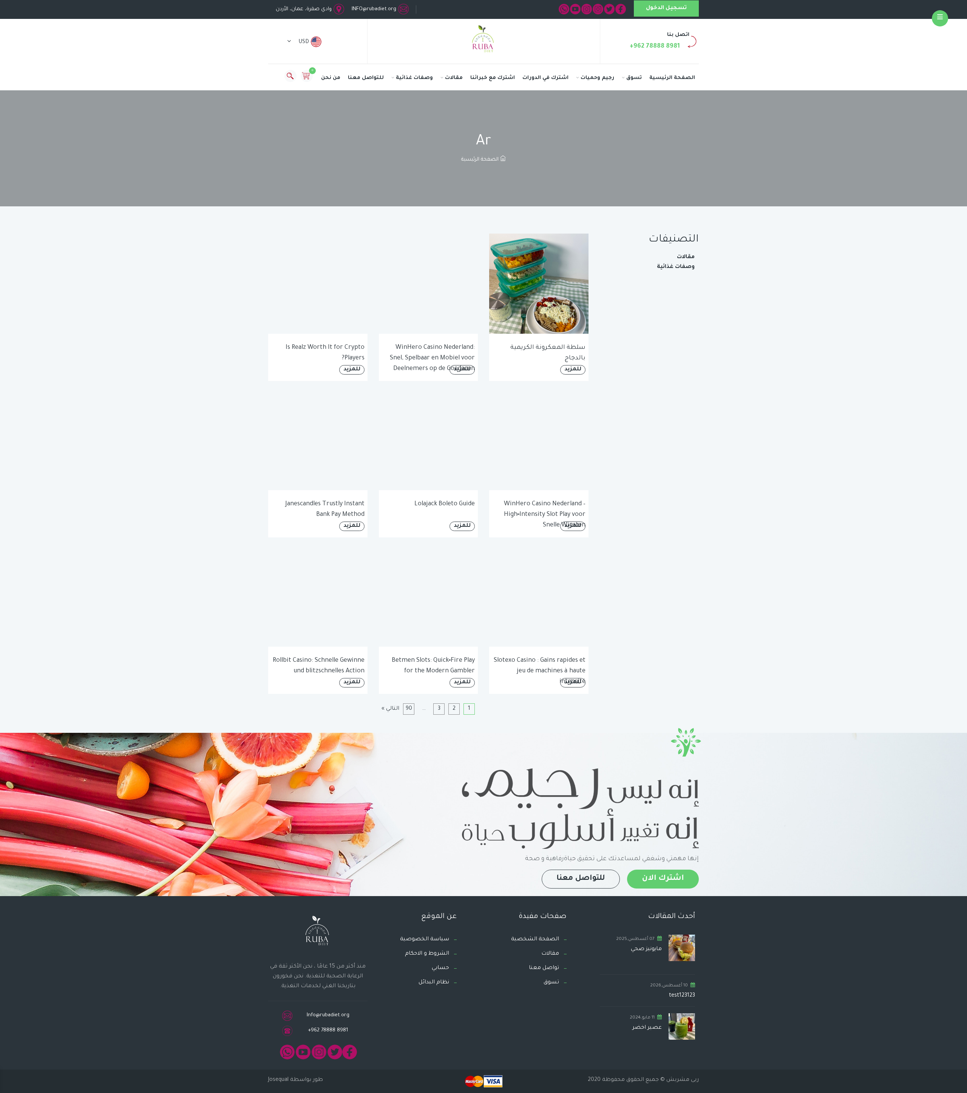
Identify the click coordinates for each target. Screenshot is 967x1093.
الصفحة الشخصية (535, 940)
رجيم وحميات (597, 78)
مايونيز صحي (646, 949)
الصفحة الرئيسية (672, 78)
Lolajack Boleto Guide (444, 504)
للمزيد (572, 370)
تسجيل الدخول (666, 8)
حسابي (440, 968)
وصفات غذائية (414, 78)
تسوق (634, 78)
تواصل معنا (544, 968)
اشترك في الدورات (545, 78)
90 (409, 709)
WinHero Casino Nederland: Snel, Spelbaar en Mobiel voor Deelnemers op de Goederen (432, 358)
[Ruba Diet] (483, 40)
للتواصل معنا (366, 78)
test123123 (682, 996)
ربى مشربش (682, 1080)
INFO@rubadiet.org (374, 9)
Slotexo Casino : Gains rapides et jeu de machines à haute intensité (539, 671)
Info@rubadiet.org (328, 1015)
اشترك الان (663, 879)
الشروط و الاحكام (427, 954)
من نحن (330, 78)
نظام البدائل (434, 983)
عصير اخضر (647, 1028)
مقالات (454, 78)
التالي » (390, 709)
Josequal (278, 1080)
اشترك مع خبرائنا (492, 78)
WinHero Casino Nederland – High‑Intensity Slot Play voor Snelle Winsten (544, 515)
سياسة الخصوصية (424, 940)
